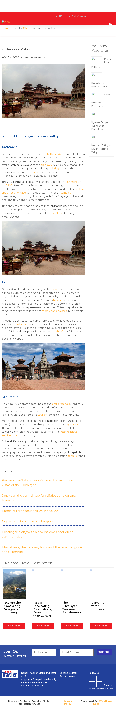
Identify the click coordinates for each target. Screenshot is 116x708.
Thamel (34, 172)
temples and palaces (54, 311)
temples (66, 192)
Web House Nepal (103, 702)
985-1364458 (69, 676)
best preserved (60, 403)
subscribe (105, 652)
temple (72, 455)
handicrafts (58, 331)
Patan (54, 289)
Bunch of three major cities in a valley (30, 511)
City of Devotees (75, 424)
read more (14, 626)
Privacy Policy (67, 702)
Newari (57, 300)
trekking (53, 168)
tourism (42, 414)
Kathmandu (54, 154)
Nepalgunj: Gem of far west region (27, 521)
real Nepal (57, 213)
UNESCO (7, 185)
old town (46, 164)
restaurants (23, 324)
